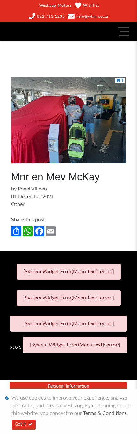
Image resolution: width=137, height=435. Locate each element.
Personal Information (68, 386)
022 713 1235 (51, 16)
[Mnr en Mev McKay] (68, 119)
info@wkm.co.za (92, 16)
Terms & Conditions (105, 413)
